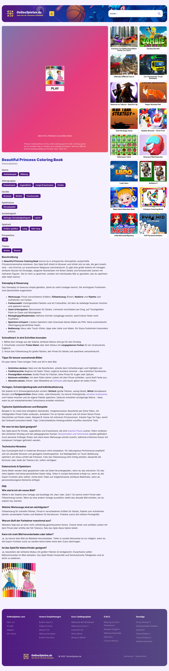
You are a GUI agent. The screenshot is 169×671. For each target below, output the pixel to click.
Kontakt (10, 626)
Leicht (37, 217)
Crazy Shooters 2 (143, 637)
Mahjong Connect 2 (79, 626)
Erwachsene (9, 185)
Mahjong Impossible (112, 633)
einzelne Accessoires (96, 394)
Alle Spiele (11, 634)
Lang (24, 228)
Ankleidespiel (10, 174)
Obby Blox (108, 637)
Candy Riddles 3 (143, 634)
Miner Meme (76, 634)
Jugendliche (25, 185)
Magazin (10, 630)
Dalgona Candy (45, 626)
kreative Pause (75, 431)
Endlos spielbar (11, 228)
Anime (7, 250)
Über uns (11, 622)
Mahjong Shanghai (47, 634)
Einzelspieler (10, 207)
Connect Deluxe (111, 641)
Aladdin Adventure (144, 641)
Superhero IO (77, 630)
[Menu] (51, 13)
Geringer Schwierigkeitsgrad (17, 217)
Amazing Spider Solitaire (147, 626)
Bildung (24, 174)
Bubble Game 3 (46, 622)
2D (5, 239)
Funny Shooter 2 (143, 622)
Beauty (17, 250)
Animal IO (140, 630)
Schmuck (57, 381)
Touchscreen (32, 196)
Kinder (61, 185)
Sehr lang (35, 228)
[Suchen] (159, 13)
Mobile (19, 196)
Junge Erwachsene (44, 185)
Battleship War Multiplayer (82, 622)
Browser (8, 196)
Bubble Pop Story (46, 637)
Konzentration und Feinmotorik (73, 434)
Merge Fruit (44, 630)
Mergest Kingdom (112, 629)
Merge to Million (78, 637)
